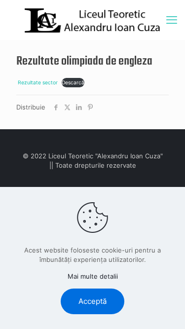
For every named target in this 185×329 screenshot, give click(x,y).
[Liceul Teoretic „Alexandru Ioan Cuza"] (92, 20)
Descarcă (73, 82)
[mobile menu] (171, 19)
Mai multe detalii (93, 276)
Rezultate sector (38, 82)
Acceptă (92, 301)
